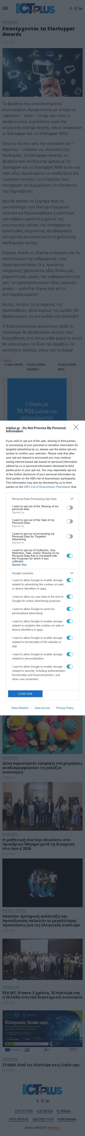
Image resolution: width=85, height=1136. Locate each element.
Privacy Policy (65, 707)
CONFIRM (25, 693)
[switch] (70, 508)
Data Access (42, 707)
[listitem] (42, 499)
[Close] (77, 428)
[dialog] (42, 568)
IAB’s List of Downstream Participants (47, 486)
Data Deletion (20, 707)
